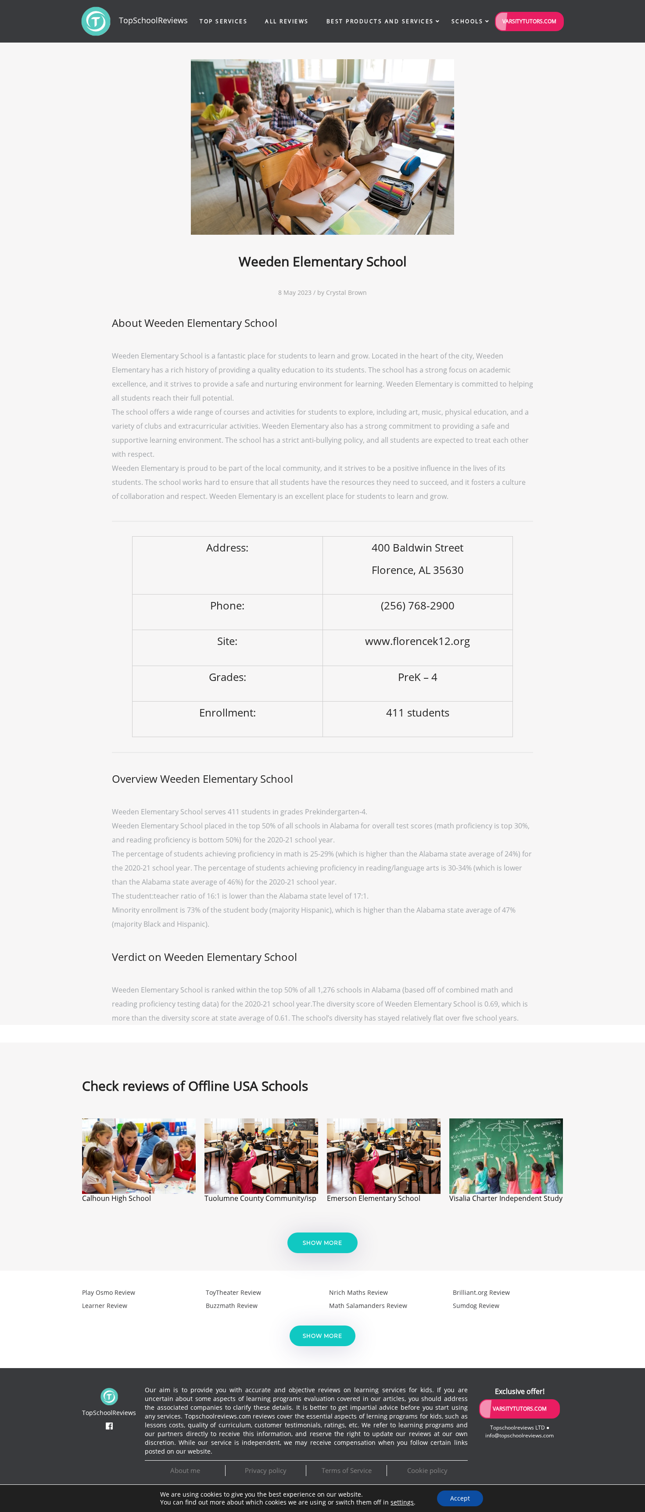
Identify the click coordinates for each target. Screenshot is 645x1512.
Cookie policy (427, 1470)
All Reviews (287, 21)
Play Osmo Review (108, 1292)
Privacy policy (266, 1470)
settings (402, 1502)
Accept (460, 1498)
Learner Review (104, 1305)
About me (185, 1470)
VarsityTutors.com (529, 21)
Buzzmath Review (232, 1305)
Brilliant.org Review (481, 1292)
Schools (468, 21)
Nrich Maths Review (358, 1292)
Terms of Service (347, 1470)
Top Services (223, 21)
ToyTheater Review (233, 1292)
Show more (322, 1243)
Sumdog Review (476, 1305)
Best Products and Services (380, 21)
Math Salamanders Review (368, 1305)
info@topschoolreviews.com (519, 1435)
